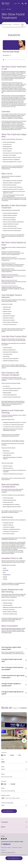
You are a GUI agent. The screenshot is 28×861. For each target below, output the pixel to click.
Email (2, 788)
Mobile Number (5, 795)
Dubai (4, 568)
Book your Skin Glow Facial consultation (11, 628)
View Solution (6, 55)
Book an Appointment (8, 811)
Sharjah (5, 576)
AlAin (4, 572)
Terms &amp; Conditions (17, 847)
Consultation (5, 538)
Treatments (4, 822)
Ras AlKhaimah (6, 574)
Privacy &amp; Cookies (5, 847)
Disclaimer (3, 850)
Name (3, 774)
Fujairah (5, 579)
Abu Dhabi (5, 570)
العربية (15, 3)
